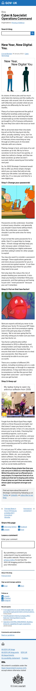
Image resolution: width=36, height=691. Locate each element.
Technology (5, 56)
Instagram (7, 600)
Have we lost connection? (27, 510)
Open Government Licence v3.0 (13, 668)
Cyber (27, 54)
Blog (3, 11)
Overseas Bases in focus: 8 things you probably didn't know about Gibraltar (10, 513)
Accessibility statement (10, 658)
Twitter (5, 495)
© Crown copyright (18, 686)
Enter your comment (9, 539)
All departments (7, 655)
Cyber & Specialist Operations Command (16, 17)
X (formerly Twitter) (10, 527)
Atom (22, 586)
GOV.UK (24, 652)
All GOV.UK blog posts (10, 652)
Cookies (25, 658)
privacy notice (9, 560)
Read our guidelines (7, 635)
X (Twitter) (7, 598)
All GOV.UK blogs (8, 649)
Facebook (23, 527)
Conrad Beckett (6, 54)
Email (22, 530)
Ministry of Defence (18, 23)
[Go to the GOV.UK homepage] (9, 3)
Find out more (6, 576)
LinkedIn (14, 495)
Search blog (6, 29)
